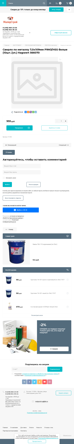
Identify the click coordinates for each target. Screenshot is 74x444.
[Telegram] (36, 112)
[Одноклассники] (28, 112)
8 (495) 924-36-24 (10, 30)
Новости (39, 427)
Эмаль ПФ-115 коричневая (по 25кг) (45, 244)
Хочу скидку (56, 9)
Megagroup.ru (67, 435)
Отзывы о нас (48, 427)
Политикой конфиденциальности (48, 438)
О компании (14, 427)
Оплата (31, 427)
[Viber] (31, 112)
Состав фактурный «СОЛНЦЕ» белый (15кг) (44, 307)
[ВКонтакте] (26, 112)
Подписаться (55, 369)
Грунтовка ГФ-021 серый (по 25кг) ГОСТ (43, 293)
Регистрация (33, 184)
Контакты (24, 431)
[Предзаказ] (68, 280)
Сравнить (60, 59)
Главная (5, 427)
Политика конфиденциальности (37, 413)
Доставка (23, 427)
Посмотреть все (37, 315)
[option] (37, 83)
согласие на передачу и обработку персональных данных (40, 374)
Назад (11, 229)
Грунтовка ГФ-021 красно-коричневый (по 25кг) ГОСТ (48, 280)
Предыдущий (12, 145)
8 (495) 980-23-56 (10, 28)
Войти (7, 184)
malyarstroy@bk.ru (41, 401)
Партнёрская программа (10, 431)
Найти (43, 3)
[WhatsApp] (33, 112)
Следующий (62, 145)
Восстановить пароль (13, 198)
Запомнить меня (11, 178)
